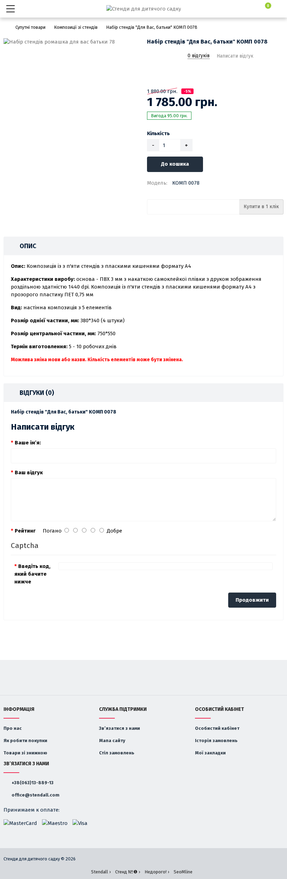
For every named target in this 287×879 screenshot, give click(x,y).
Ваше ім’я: (28, 443)
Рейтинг (25, 531)
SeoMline (183, 871)
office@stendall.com (34, 795)
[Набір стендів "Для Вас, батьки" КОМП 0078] (72, 42)
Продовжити (252, 600)
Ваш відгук (29, 472)
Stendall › (101, 871)
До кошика (175, 164)
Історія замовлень (216, 740)
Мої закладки (210, 752)
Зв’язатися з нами (119, 728)
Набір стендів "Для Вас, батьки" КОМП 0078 (151, 27)
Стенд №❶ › (127, 871)
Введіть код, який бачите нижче (32, 574)
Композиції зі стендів (76, 27)
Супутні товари (30, 27)
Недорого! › (157, 871)
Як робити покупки (25, 740)
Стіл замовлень (116, 752)
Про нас (13, 728)
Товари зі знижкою (25, 752)
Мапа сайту (112, 740)
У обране (151, 74)
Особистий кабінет (217, 728)
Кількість (158, 133)
